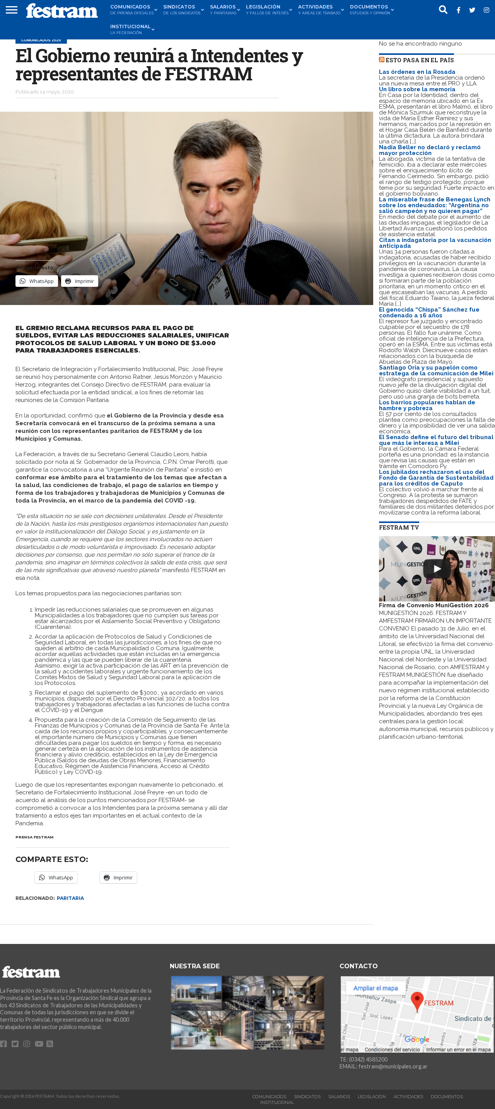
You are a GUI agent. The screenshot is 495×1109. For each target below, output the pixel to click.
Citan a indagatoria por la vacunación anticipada (435, 243)
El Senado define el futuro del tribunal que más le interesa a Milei (436, 440)
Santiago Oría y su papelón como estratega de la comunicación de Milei (436, 370)
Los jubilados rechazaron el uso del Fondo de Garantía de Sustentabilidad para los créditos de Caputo (436, 477)
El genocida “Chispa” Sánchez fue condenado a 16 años (429, 312)
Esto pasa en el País (420, 60)
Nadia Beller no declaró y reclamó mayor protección (430, 150)
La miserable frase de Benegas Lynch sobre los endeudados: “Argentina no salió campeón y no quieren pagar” (434, 205)
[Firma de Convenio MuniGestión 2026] (437, 568)
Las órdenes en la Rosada (417, 71)
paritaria (70, 898)
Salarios (339, 1096)
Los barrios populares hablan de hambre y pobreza (427, 405)
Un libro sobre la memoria (417, 89)
